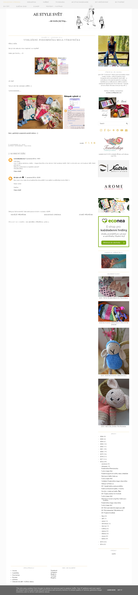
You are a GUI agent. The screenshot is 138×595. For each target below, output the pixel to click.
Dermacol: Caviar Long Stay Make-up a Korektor (113, 499)
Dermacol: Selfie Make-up (109, 476)
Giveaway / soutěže (23, 146)
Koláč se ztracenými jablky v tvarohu (112, 488)
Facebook (54, 570)
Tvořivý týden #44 (106, 471)
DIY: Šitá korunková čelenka (113, 298)
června (104, 526)
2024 (101, 441)
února (103, 536)
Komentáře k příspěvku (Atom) (37, 222)
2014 (101, 544)
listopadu (104, 466)
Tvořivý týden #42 (106, 496)
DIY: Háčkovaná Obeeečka (113, 375)
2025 (101, 439)
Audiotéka (15, 573)
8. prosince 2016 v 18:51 (33, 158)
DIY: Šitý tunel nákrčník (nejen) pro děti (113, 508)
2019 (101, 454)
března (104, 533)
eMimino (15, 579)
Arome (14, 570)
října (103, 516)
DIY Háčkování (101, 2)
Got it (120, 590)
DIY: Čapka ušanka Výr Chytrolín (111, 493)
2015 (101, 542)
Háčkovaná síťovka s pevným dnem (113, 323)
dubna (104, 531)
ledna (103, 538)
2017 (101, 459)
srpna (103, 521)
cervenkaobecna (19, 158)
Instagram (54, 572)
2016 (101, 461)
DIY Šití (6, 6)
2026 (101, 436)
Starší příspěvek (86, 214)
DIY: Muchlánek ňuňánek (113, 426)
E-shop (36, 6)
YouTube (53, 576)
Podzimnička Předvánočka (109, 468)
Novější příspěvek (18, 214)
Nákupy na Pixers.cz (107, 483)
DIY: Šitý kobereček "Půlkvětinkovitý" (112, 510)
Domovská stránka (11, 2)
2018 (101, 456)
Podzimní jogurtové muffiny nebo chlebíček (114, 473)
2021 (101, 449)
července (105, 523)
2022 (101, 446)
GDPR (114, 554)
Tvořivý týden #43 (106, 478)
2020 (101, 451)
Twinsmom (60, 2)
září (103, 518)
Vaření (46, 2)
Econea (14, 577)
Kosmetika (31, 2)
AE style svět (17, 177)
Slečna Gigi (21, 6)
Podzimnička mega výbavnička (111, 503)
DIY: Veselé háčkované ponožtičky (112, 486)
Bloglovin (53, 574)
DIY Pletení (119, 2)
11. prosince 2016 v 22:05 (32, 177)
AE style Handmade (80, 2)
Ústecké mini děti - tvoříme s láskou (23, 581)
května (104, 528)
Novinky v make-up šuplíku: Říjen (111, 491)
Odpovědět (17, 171)
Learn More (111, 590)
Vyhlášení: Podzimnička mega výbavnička (114, 481)
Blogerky (53, 578)
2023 (101, 444)
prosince (104, 464)
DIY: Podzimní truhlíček (108, 513)
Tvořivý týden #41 (106, 505)
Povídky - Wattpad (54, 6)
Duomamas (16, 575)
